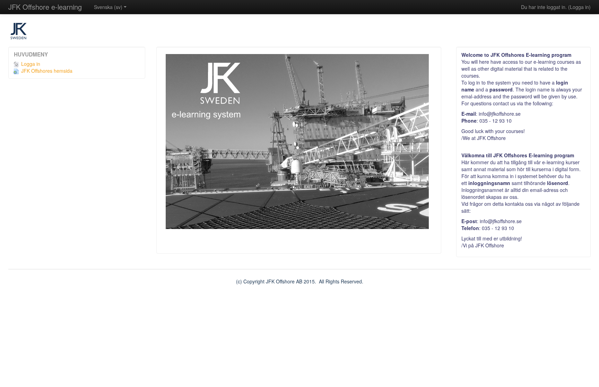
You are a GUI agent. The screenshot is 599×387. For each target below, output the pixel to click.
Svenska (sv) (108, 6)
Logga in (579, 6)
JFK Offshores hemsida (46, 70)
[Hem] (299, 34)
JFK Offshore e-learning (45, 7)
